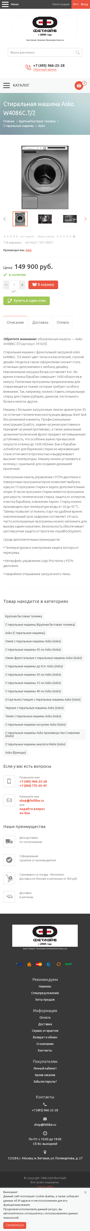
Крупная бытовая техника (23, 616)
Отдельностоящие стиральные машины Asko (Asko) (43, 699)
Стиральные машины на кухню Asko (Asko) (35, 724)
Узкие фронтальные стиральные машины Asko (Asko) (43, 658)
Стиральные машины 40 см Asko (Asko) (33, 691)
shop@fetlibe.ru (45, 1124)
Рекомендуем (45, 979)
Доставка (45, 1024)
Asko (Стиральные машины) (25, 633)
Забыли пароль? (45, 1081)
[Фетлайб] (45, 26)
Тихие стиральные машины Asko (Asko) (33, 716)
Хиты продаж (45, 999)
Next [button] (86, 219)
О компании (45, 1044)
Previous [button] (4, 219)
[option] (45, 177)
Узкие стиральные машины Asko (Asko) (33, 641)
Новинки (45, 986)
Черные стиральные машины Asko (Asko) (34, 708)
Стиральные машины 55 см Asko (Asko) (33, 683)
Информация (45, 1010)
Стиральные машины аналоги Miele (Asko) (35, 744)
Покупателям (45, 1061)
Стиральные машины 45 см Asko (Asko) (33, 649)
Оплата (45, 1017)
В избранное (14, 242)
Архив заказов (45, 1075)
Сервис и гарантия (45, 1030)
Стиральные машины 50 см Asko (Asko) (33, 674)
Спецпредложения (45, 993)
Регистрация (60, 4)
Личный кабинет (45, 1068)
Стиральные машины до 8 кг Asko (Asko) (34, 666)
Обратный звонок (44, 69)
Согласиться (15, 1225)
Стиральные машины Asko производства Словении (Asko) (42, 734)
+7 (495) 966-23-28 (48, 66)
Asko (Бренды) (15, 752)
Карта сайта (45, 1186)
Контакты (45, 1050)
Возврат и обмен (45, 1037)
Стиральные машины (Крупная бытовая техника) (40, 624)
